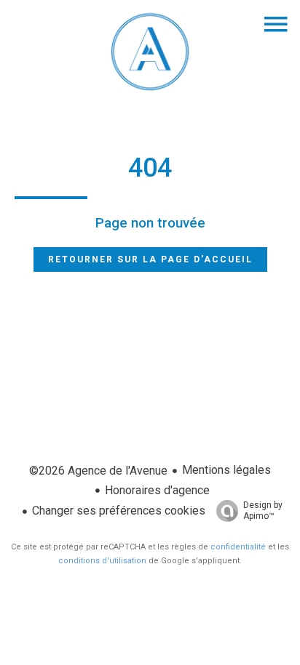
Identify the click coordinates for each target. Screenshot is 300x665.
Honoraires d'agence (157, 490)
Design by (263, 510)
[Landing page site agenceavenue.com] (150, 90)
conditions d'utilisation (102, 560)
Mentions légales (226, 470)
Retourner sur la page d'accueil (150, 259)
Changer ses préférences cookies (118, 510)
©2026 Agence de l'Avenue (98, 470)
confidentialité (238, 547)
